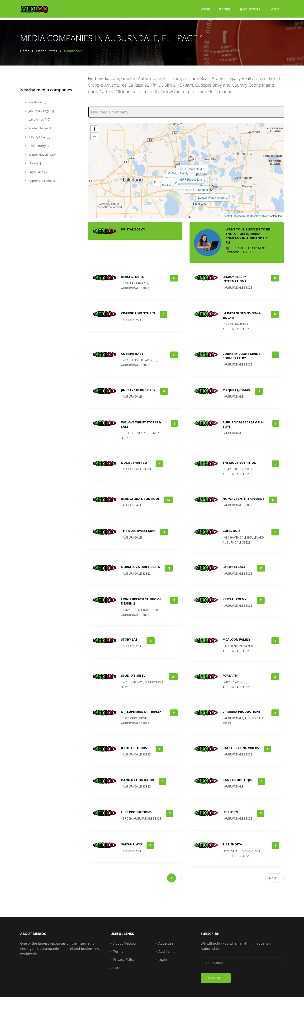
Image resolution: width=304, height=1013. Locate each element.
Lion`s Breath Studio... (192, 169)
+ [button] (94, 129)
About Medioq (124, 943)
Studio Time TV (133, 675)
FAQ (116, 968)
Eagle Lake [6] (38, 172)
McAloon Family (178, 173)
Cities (225, 9)
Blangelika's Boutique (140, 499)
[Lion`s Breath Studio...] (191, 159)
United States (46, 51)
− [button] (94, 136)
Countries (251, 9)
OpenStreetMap (259, 216)
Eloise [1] (34, 163)
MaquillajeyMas (236, 390)
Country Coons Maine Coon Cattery (241, 356)
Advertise (165, 943)
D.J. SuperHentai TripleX (141, 711)
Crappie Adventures (138, 313)
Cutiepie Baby (132, 354)
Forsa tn (230, 675)
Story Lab (129, 639)
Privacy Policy (123, 959)
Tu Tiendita (232, 844)
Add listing (167, 951)
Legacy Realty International (235, 279)
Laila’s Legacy (234, 567)
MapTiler (242, 216)
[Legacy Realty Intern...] (211, 188)
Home (205, 9)
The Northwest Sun (138, 531)
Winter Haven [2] (40, 128)
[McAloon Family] (177, 163)
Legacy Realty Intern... (212, 197)
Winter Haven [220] (42, 154)
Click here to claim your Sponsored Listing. (247, 250)
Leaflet (228, 216)
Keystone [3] (37, 102)
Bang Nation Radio (137, 780)
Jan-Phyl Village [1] (41, 111)
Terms (118, 951)
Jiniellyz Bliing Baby (138, 390)
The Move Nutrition (239, 462)
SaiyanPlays (131, 844)
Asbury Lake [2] (39, 137)
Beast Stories (132, 277)
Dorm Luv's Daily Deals (140, 567)
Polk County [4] (39, 146)
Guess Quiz (231, 531)
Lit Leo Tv (230, 812)
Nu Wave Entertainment (243, 499)
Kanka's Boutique (238, 780)
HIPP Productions (191, 179)
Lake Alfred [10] (39, 119)
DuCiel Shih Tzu (134, 462)
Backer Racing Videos (241, 748)
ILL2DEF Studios (197, 190)
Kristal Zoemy (133, 229)
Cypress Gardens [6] (42, 180)
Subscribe (215, 978)
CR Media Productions (242, 711)
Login (274, 9)
